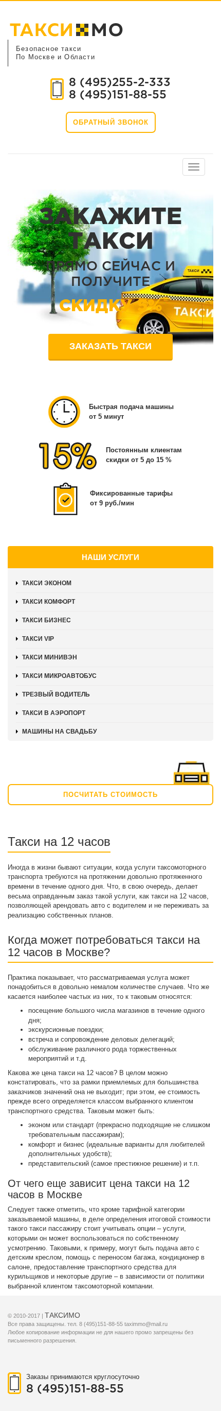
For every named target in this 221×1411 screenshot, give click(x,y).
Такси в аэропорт (53, 713)
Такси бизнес (46, 620)
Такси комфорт (48, 601)
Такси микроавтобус (59, 675)
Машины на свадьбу (59, 731)
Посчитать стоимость (110, 794)
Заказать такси (110, 346)
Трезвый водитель (56, 694)
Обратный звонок (111, 122)
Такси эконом (46, 583)
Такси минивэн (49, 657)
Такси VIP (38, 638)
